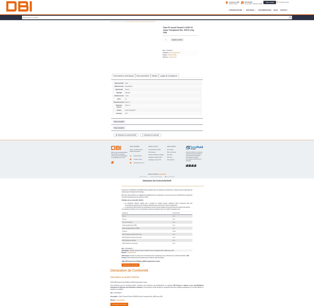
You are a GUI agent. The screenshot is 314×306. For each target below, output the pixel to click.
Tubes (115, 21)
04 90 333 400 (248, 2)
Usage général (172, 57)
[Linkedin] (112, 162)
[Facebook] (192, 165)
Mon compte (270, 2)
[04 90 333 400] (242, 2)
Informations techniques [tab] (123, 76)
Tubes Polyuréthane (121, 21)
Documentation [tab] (142, 76)
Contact (283, 10)
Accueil (111, 21)
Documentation (264, 10)
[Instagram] (189, 165)
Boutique (250, 10)
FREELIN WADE (172, 54)
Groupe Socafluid (162, 174)
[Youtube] (195, 165)
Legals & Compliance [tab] (168, 76)
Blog (276, 10)
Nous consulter (119, 121)
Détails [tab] (154, 76)
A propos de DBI (235, 10)
